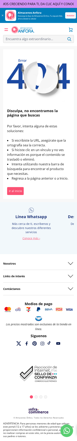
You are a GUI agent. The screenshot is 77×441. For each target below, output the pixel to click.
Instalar (70, 15)
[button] (6, 29)
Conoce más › (31, 238)
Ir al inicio (15, 191)
